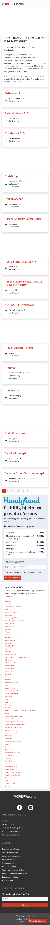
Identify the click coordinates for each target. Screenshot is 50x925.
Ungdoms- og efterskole (13, 775)
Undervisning (10, 769)
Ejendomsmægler (11, 654)
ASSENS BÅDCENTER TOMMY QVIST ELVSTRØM (23, 283)
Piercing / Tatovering (12, 719)
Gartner (7, 680)
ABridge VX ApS (15, 133)
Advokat (7, 601)
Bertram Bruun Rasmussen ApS (24, 473)
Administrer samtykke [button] (11, 835)
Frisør (7, 677)
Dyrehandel (9, 649)
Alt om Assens (7, 880)
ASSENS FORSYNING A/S (20, 305)
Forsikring (8, 671)
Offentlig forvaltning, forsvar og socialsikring (20, 710)
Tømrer (7, 764)
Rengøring (8, 730)
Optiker (7, 713)
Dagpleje (8, 643)
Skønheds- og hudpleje (13, 741)
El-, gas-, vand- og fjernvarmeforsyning (18, 657)
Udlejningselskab (11, 767)
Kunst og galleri (10, 688)
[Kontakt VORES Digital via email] (30, 807)
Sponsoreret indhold (10, 877)
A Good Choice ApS (17, 113)
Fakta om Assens (8, 859)
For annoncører (8, 824)
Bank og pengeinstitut (12, 612)
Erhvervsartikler (8, 863)
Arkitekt (8, 604)
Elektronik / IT (10, 663)
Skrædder (8, 739)
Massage (8, 705)
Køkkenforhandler (11, 694)
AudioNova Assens (16, 433)
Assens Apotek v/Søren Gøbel (23, 219)
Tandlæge (8, 758)
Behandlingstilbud (11, 618)
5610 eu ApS (12, 93)
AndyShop (11, 176)
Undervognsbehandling (13, 772)
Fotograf (8, 674)
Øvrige (7, 786)
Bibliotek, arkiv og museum (14, 621)
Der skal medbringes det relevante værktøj (23, 572)
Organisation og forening (13, 716)
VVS (6, 781)
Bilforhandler (9, 623)
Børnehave (8, 635)
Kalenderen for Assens (11, 856)
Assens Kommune (9, 866)
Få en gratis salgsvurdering (13, 870)
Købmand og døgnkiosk (13, 691)
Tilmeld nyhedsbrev (37, 921)
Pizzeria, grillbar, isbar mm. (14, 722)
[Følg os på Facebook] (19, 807)
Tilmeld (25, 905)
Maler (7, 702)
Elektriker (8, 660)
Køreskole (8, 696)
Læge (7, 699)
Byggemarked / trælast (12, 632)
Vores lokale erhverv (10, 852)
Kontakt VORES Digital (11, 831)
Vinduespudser (10, 778)
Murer (7, 708)
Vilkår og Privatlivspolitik (12, 828)
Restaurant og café (11, 733)
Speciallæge (9, 750)
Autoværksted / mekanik (13, 607)
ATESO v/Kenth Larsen (19, 348)
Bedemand (8, 615)
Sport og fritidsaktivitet (12, 753)
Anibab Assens (14, 199)
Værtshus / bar (10, 783)
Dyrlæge (8, 652)
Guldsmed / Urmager (12, 682)
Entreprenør (9, 666)
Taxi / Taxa (8, 761)
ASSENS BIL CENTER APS (21, 262)
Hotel (7, 685)
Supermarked (9, 755)
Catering (8, 638)
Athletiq (10, 368)
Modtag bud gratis (12, 578)
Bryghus (8, 629)
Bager (7, 609)
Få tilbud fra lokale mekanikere (14, 873)
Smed (7, 747)
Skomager (8, 736)
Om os (4, 821)
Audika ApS (12, 390)
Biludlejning (9, 626)
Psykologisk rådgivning (13, 727)
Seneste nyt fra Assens (11, 849)
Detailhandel (9, 646)
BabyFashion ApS (15, 453)
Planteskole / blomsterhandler (15, 724)
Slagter (7, 744)
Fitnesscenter (10, 668)
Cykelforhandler (10, 640)
